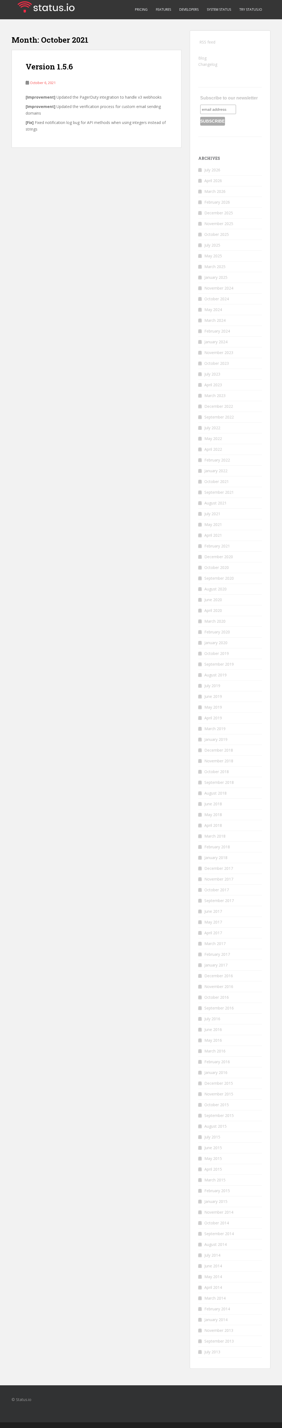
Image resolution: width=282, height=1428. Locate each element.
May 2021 (213, 524)
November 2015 (218, 1094)
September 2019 (219, 664)
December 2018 (218, 750)
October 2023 (216, 363)
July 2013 (212, 1351)
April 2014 (213, 1287)
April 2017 (213, 932)
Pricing (141, 9)
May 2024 (213, 309)
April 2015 (213, 1169)
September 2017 (219, 900)
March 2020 (215, 621)
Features (163, 9)
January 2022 (215, 470)
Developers (189, 9)
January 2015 (215, 1201)
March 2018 (215, 836)
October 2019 (216, 653)
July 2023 (212, 374)
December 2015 (218, 1083)
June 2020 (213, 599)
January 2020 (215, 642)
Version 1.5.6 (49, 66)
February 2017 (217, 954)
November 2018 (218, 760)
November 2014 (218, 1212)
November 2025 (218, 223)
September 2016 (219, 1008)
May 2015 (213, 1158)
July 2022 (212, 427)
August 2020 (215, 589)
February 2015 (217, 1190)
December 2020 (218, 556)
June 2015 (213, 1147)
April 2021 (213, 535)
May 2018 (213, 814)
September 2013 (219, 1341)
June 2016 (213, 1029)
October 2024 (216, 298)
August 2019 (215, 674)
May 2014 (213, 1276)
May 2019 (213, 707)
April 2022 (213, 449)
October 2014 (216, 1222)
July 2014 (212, 1255)
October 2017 (216, 889)
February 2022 (217, 460)
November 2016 (218, 986)
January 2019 (215, 739)
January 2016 (215, 1072)
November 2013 (218, 1330)
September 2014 (219, 1233)
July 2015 (212, 1137)
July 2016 (212, 1018)
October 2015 (216, 1104)
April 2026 (213, 180)
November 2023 (218, 352)
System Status (219, 9)
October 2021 (216, 481)
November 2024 (218, 288)
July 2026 (212, 169)
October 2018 (216, 771)
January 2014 (215, 1319)
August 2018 (215, 793)
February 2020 (217, 632)
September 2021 (219, 492)
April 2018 (213, 825)
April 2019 (213, 717)
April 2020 (213, 610)
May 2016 (213, 1040)
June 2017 (213, 911)
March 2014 (215, 1298)
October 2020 (216, 567)
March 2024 (215, 320)
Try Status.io (250, 9)
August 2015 (215, 1126)
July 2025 (212, 245)
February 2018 (217, 846)
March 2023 (215, 395)
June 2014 (213, 1265)
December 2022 (218, 406)
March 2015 (215, 1180)
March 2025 (215, 266)
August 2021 (215, 503)
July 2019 (212, 685)
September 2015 (219, 1115)
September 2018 (219, 782)
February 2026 (217, 202)
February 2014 (217, 1308)
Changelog (207, 64)
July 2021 (212, 513)
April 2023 (213, 384)
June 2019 (213, 696)
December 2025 (218, 212)
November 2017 (218, 879)
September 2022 (219, 417)
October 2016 (216, 997)
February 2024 (217, 331)
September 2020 (219, 578)
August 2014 (215, 1244)
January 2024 (215, 341)
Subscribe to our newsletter (229, 98)
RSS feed (207, 42)
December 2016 (218, 975)
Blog (202, 58)
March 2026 (215, 191)
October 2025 (216, 234)
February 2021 (217, 546)
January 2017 (215, 965)
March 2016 (215, 1051)
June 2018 (213, 803)
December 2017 (218, 868)
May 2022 (213, 438)
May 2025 (213, 255)
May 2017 (213, 922)
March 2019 (215, 728)
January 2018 (215, 857)
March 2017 (215, 943)
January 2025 (215, 277)
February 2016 (217, 1061)
